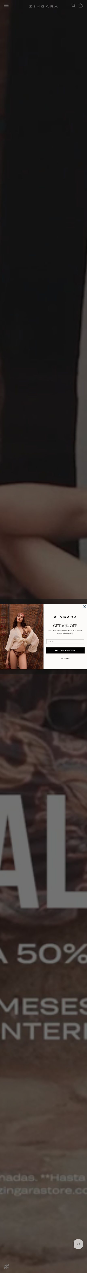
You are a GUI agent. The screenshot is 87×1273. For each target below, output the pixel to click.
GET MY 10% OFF (65, 650)
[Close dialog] (84, 606)
